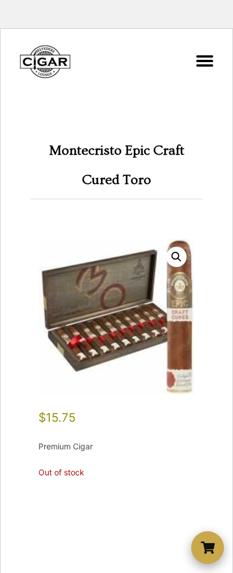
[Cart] (207, 547)
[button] (176, 257)
